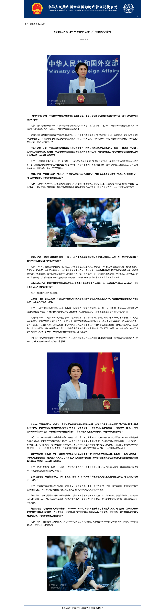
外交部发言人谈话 (37, 24)
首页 (26, 24)
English (137, 16)
